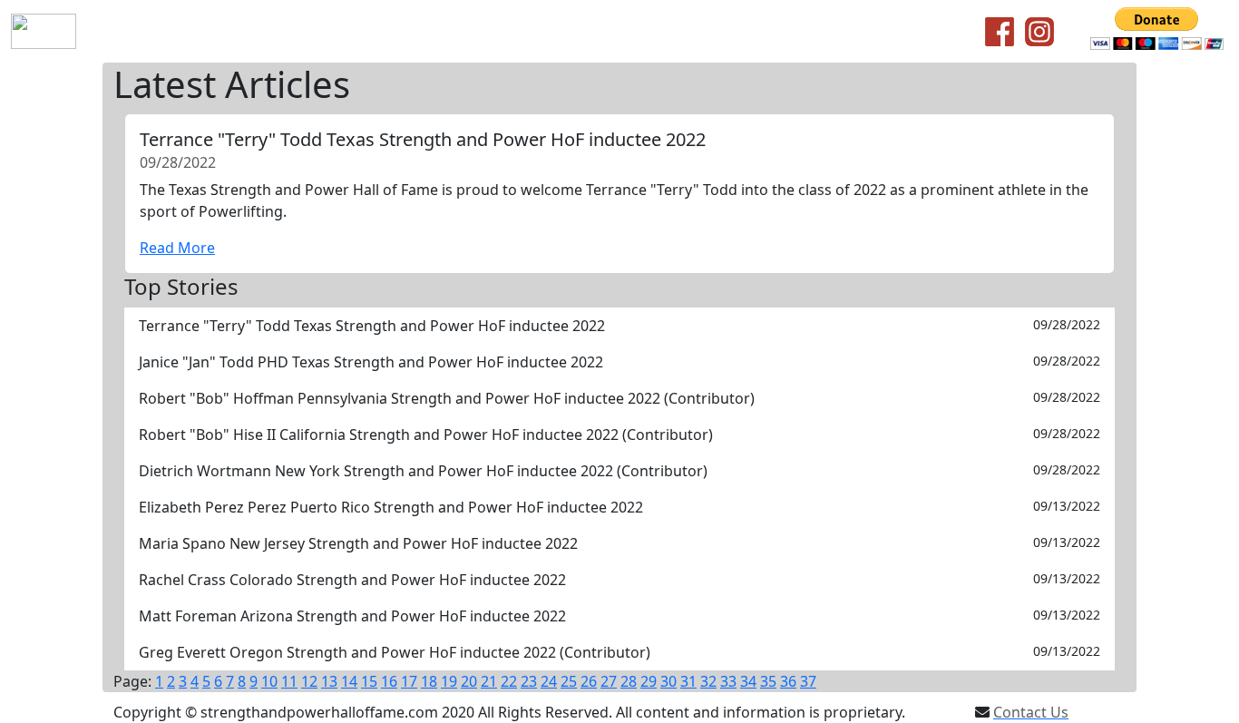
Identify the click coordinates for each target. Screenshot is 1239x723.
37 (808, 681)
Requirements (335, 32)
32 (708, 681)
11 (289, 681)
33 (728, 681)
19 (449, 681)
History (179, 32)
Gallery (614, 32)
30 (668, 681)
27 (608, 681)
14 (349, 681)
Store (416, 32)
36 (788, 681)
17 (409, 681)
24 (549, 681)
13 (329, 681)
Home (119, 32)
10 (269, 681)
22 (509, 681)
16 (389, 681)
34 (748, 681)
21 (489, 681)
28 (628, 681)
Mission (245, 32)
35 (768, 681)
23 (529, 681)
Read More (177, 248)
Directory (482, 32)
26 (588, 681)
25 (569, 681)
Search (552, 32)
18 (429, 681)
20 (469, 681)
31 (688, 681)
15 (369, 681)
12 (309, 681)
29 (648, 681)
